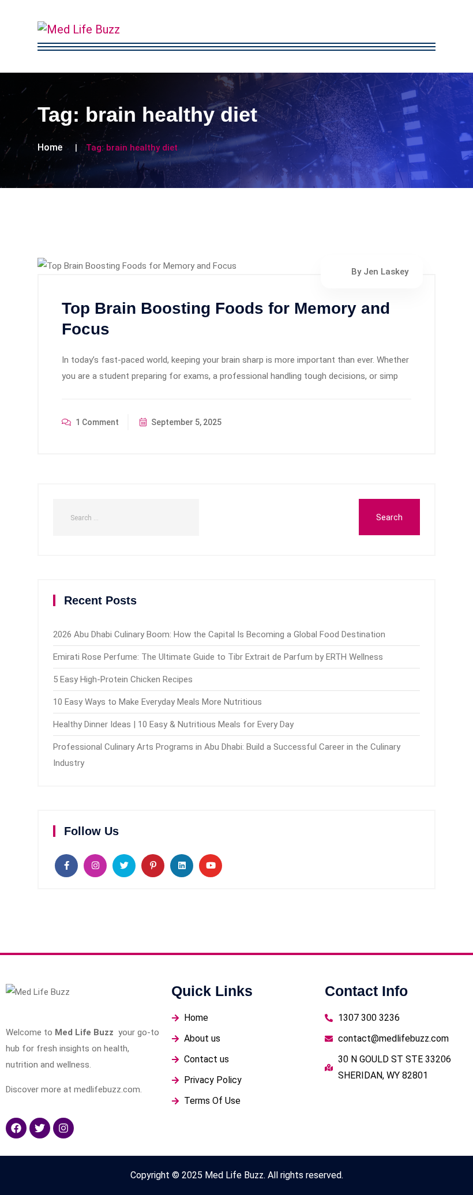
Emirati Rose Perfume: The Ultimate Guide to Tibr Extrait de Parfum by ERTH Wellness (218, 657)
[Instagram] (63, 1128)
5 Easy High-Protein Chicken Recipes (123, 679)
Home (49, 147)
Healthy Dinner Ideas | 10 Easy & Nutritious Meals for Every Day (173, 724)
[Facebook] (16, 1128)
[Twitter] (39, 1128)
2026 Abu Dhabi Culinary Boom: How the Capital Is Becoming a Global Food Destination (219, 634)
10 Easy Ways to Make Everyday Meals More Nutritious (157, 702)
